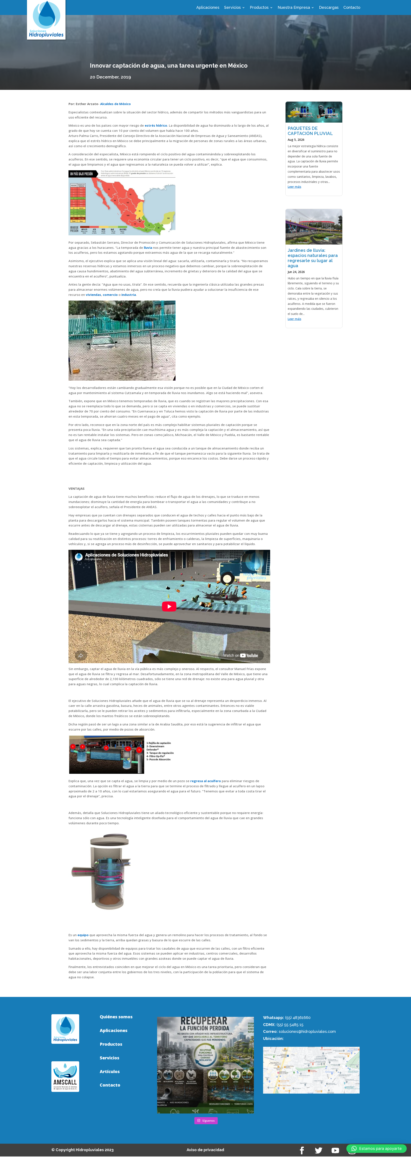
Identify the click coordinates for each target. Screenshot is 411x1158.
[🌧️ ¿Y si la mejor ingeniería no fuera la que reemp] (205, 1065)
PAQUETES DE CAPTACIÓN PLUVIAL (310, 131)
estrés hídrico (156, 125)
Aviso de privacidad (205, 1150)
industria (128, 294)
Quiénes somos (116, 1016)
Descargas (329, 8)
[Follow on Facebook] (302, 1150)
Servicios (232, 8)
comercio (110, 294)
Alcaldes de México (115, 104)
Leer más (294, 187)
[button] (376, 1148)
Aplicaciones (207, 8)
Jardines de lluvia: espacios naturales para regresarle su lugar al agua (313, 258)
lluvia (148, 247)
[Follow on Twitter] (318, 1150)
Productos (259, 8)
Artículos (110, 1071)
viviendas (93, 294)
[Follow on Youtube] (335, 1150)
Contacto (351, 8)
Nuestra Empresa (294, 8)
